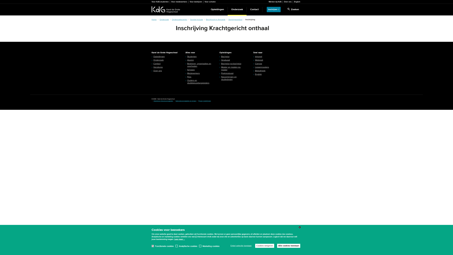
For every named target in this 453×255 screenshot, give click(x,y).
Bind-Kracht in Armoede (215, 19)
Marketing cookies (211, 246)
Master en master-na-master (231, 68)
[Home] (166, 9)
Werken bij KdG (275, 2)
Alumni (190, 60)
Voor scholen (210, 2)
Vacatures (158, 67)
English (297, 2)
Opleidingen (217, 9)
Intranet (258, 56)
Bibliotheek (260, 70)
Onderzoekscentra (179, 19)
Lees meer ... (179, 239)
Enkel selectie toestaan (241, 245)
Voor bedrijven (196, 2)
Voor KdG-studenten (160, 2)
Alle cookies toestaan (288, 245)
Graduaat (225, 60)
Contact (254, 9)
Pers (189, 77)
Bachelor (225, 56)
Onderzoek (237, 9)
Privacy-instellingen (204, 101)
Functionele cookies (164, 246)
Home (154, 19)
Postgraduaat (227, 73)
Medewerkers (193, 73)
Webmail (259, 60)
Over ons (288, 2)
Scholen (191, 69)
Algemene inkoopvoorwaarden (163, 101)
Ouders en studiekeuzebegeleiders (198, 81)
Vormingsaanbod (235, 19)
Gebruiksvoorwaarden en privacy (186, 101)
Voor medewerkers (179, 2)
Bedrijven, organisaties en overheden (199, 65)
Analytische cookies (188, 246)
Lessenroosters (262, 67)
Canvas (258, 63)
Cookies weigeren (264, 245)
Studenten (192, 56)
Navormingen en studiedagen (229, 78)
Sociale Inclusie (196, 19)
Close (299, 227)
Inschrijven (272, 9)
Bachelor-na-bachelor (231, 63)
